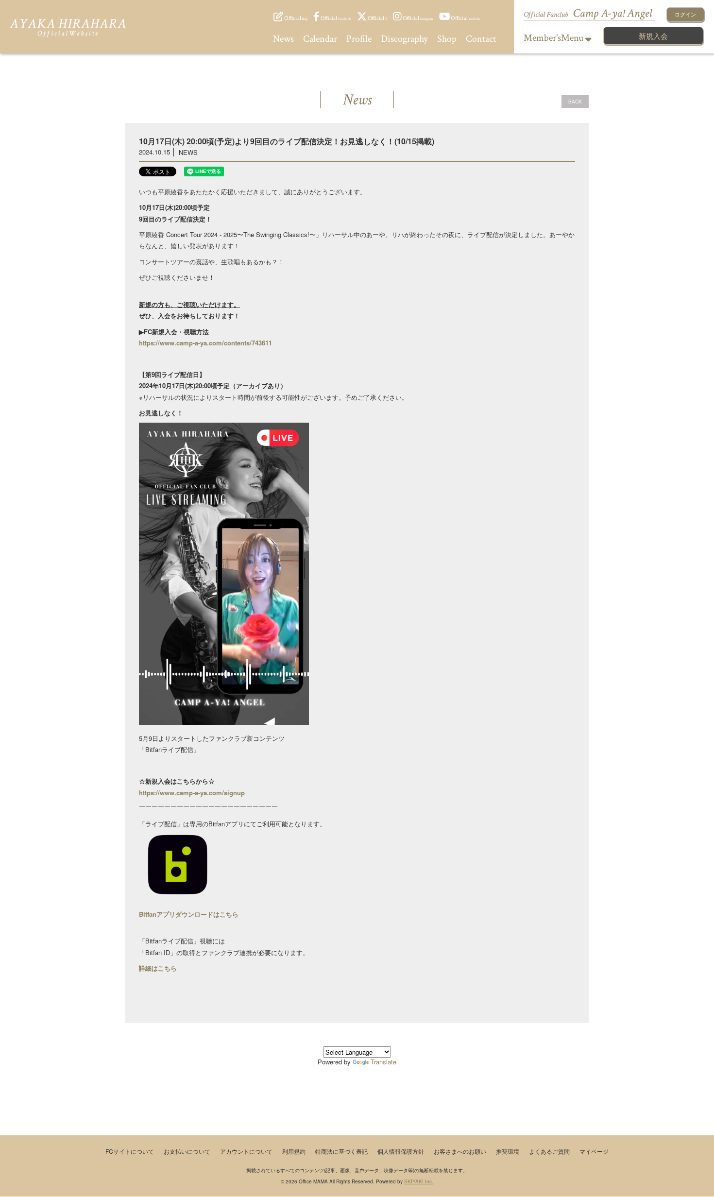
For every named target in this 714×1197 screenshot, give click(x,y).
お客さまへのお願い (460, 1151)
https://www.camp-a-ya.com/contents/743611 (205, 342)
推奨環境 (507, 1151)
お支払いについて (187, 1151)
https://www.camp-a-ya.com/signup (192, 792)
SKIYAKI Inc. (418, 1181)
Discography (404, 39)
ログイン (685, 14)
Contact (481, 39)
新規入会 (653, 36)
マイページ (594, 1151)
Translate (383, 1061)
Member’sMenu (554, 38)
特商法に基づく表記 (341, 1151)
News (283, 39)
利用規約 (294, 1151)
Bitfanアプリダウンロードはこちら (188, 914)
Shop (447, 39)
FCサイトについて (129, 1151)
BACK (575, 101)
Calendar (320, 39)
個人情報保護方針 (400, 1151)
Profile (359, 39)
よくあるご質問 (549, 1151)
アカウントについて (246, 1151)
